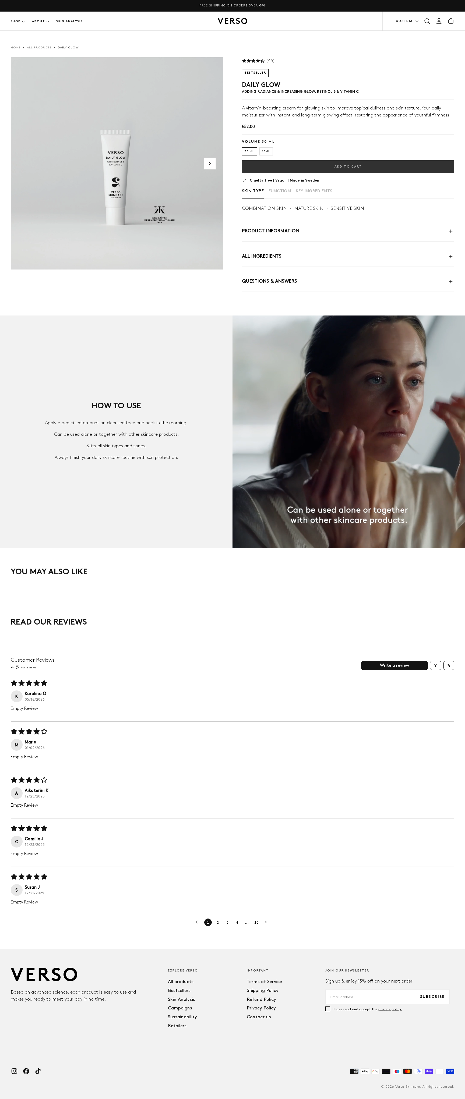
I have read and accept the (367, 1009)
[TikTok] (37, 1071)
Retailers (177, 1025)
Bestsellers (179, 990)
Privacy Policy (261, 1008)
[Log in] (438, 21)
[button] (427, 21)
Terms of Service (264, 981)
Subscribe (432, 997)
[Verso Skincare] (44, 974)
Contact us (259, 1016)
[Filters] (435, 665)
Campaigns (180, 1008)
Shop (16, 21)
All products (180, 981)
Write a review (394, 665)
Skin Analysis (69, 21)
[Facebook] (26, 1071)
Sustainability (182, 1016)
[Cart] (450, 21)
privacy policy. (390, 1009)
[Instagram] (14, 1071)
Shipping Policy (263, 990)
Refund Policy (261, 999)
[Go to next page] (267, 922)
